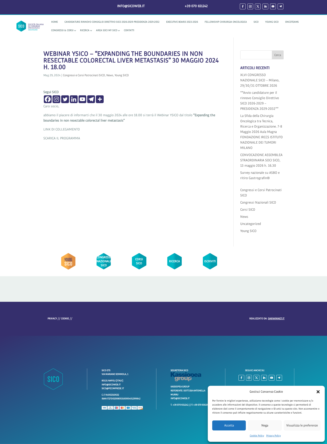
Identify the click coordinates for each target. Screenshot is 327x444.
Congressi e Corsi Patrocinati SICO (84, 75)
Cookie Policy (257, 435)
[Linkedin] (74, 99)
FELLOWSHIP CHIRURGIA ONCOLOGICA (226, 22)
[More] (100, 99)
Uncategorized (250, 224)
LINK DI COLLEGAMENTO (61, 129)
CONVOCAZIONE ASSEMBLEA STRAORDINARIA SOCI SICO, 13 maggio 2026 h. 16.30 (261, 160)
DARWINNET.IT (276, 318)
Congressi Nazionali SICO (258, 202)
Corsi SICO (247, 209)
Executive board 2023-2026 (182, 22)
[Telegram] (91, 99)
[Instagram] (56, 99)
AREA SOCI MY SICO (106, 30)
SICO (256, 22)
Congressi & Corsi (62, 30)
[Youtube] (82, 99)
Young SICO (122, 75)
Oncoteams (292, 22)
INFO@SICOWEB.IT (131, 6)
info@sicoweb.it (180, 398)
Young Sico (272, 22)
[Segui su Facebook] (243, 6)
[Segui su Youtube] (273, 6)
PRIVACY (52, 318)
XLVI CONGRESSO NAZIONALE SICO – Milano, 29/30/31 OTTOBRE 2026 (259, 80)
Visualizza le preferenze (302, 425)
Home (54, 22)
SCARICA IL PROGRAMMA (62, 138)
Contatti (129, 30)
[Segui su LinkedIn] (265, 6)
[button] (318, 392)
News (109, 75)
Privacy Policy (273, 435)
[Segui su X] (258, 6)
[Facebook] (48, 99)
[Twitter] (65, 99)
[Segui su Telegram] (280, 6)
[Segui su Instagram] (250, 6)
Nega (264, 425)
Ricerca (84, 30)
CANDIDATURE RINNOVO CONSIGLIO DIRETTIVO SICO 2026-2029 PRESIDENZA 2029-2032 (112, 22)
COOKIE (65, 318)
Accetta (229, 425)
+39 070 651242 (196, 6)
